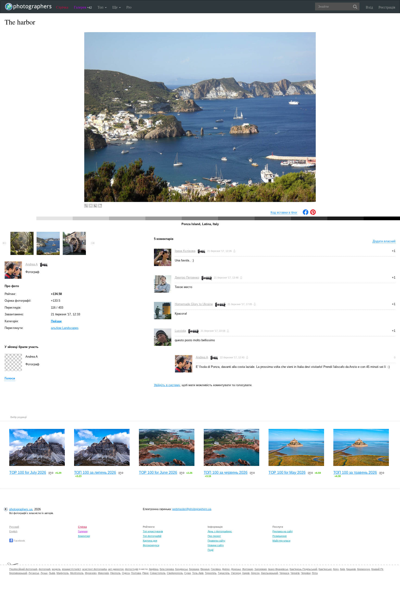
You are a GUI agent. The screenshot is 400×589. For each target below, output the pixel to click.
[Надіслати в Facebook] (305, 214)
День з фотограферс (220, 531)
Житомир (247, 569)
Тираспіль (224, 573)
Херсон (255, 573)
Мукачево (91, 573)
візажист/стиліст (71, 569)
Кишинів (351, 569)
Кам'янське (325, 569)
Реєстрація (386, 7)
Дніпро (226, 569)
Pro (128, 7)
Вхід (369, 7)
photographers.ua (20, 509)
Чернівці (305, 573)
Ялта (315, 573)
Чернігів (295, 573)
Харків (246, 573)
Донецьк (236, 569)
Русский (14, 526)
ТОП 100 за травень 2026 (355, 472)
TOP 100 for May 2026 (287, 472)
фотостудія (131, 569)
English (13, 531)
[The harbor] (48, 234)
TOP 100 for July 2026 (27, 472)
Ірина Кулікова (185, 251)
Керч (336, 569)
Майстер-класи (281, 540)
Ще (115, 7)
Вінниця (204, 569)
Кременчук (363, 569)
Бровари (194, 569)
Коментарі (84, 536)
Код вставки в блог (284, 212)
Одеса (126, 573)
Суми (187, 573)
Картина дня (150, 540)
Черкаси (284, 573)
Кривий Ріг (377, 569)
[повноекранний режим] (100, 206)
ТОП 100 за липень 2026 (95, 472)
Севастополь (158, 573)
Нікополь (115, 573)
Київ (342, 569)
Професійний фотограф (23, 569)
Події (210, 550)
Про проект (214, 536)
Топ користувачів (153, 531)
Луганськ (33, 573)
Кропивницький (18, 573)
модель (56, 569)
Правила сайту (216, 540)
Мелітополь (77, 573)
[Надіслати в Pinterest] (313, 214)
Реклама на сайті (282, 531)
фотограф (44, 569)
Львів (52, 573)
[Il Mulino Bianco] (74, 234)
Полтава (136, 573)
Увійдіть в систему (167, 385)
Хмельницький (269, 573)
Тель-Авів (197, 573)
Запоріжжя (260, 569)
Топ (100, 7)
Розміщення (279, 536)
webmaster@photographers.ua (191, 509)
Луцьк (44, 573)
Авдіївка (153, 569)
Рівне (145, 573)
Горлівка (216, 569)
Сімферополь (175, 573)
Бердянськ (181, 569)
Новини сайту (216, 545)
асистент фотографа (94, 569)
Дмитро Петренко (187, 277)
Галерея (83, 7)
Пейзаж (56, 321)
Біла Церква (167, 569)
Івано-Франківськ (278, 569)
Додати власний (384, 241)
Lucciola (180, 330)
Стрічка (62, 7)
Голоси (10, 378)
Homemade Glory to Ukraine (194, 304)
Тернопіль (210, 573)
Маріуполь (62, 573)
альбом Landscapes (64, 328)
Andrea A (31, 264)
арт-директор (116, 569)
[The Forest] (22, 234)
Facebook (19, 540)
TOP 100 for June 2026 (158, 472)
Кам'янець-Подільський (303, 569)
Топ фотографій (152, 536)
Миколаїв (103, 573)
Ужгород (236, 573)
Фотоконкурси (151, 545)
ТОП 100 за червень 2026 (225, 472)
